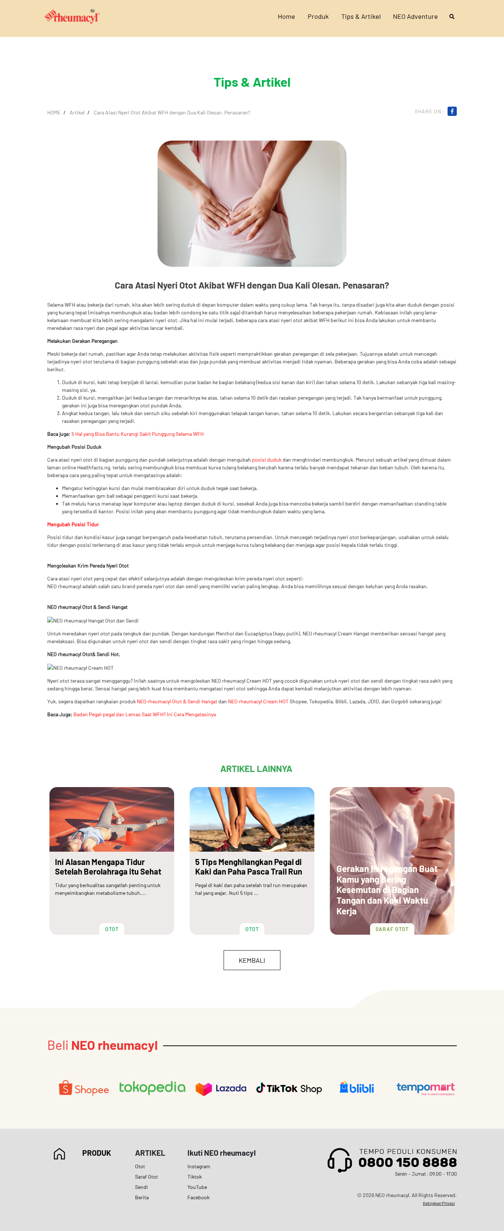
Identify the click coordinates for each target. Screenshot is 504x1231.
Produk (318, 16)
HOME (54, 112)
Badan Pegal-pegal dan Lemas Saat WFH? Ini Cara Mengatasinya (144, 714)
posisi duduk (267, 459)
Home (286, 16)
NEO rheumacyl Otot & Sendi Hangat (177, 701)
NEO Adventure (415, 16)
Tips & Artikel (361, 16)
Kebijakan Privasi (439, 1203)
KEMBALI (252, 960)
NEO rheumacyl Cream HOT (258, 701)
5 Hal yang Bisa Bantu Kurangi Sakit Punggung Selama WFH (138, 434)
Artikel (77, 112)
